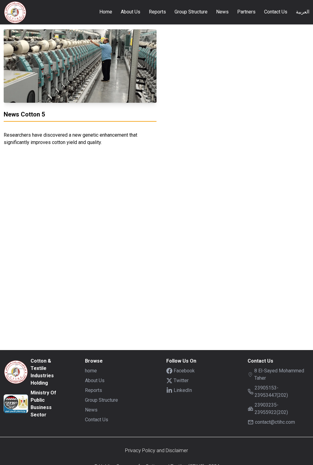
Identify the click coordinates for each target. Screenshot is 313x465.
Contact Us (275, 12)
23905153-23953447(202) (271, 391)
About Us (130, 12)
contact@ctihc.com (275, 422)
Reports (157, 12)
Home (105, 12)
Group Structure (191, 12)
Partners (246, 12)
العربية (302, 12)
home (91, 371)
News (222, 12)
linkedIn (183, 390)
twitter (181, 380)
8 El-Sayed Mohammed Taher (279, 374)
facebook (184, 371)
